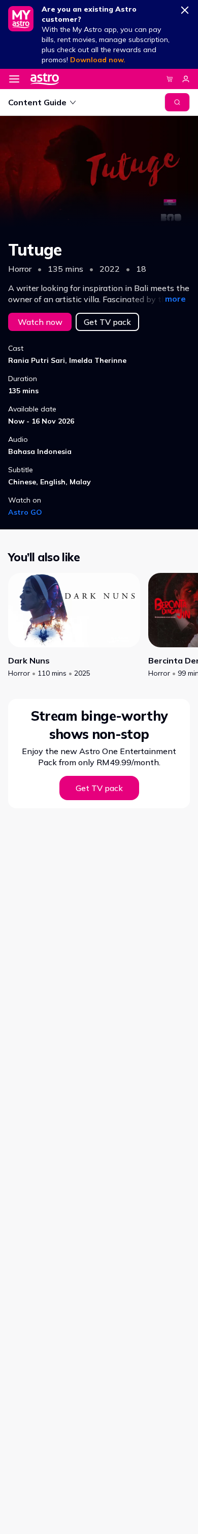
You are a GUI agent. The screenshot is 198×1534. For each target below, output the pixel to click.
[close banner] (185, 8)
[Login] (186, 79)
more (175, 299)
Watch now (40, 322)
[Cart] (170, 79)
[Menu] (14, 79)
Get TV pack (107, 322)
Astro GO (25, 512)
